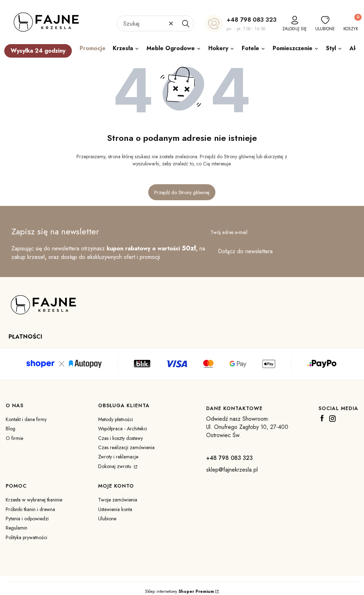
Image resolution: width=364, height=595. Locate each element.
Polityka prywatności (26, 537)
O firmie (14, 438)
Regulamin (16, 527)
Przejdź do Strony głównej (181, 192)
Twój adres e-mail (228, 232)
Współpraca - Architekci (122, 428)
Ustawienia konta (115, 509)
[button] (185, 23)
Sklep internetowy (179, 591)
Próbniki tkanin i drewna (30, 509)
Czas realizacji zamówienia (126, 447)
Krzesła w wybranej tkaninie (34, 499)
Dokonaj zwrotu (115, 466)
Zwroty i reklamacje (118, 456)
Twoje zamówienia (117, 499)
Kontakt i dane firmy (26, 419)
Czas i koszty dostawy (120, 438)
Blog (10, 428)
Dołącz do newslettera (245, 251)
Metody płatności (115, 419)
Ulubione (107, 518)
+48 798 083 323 (251, 19)
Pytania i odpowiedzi (27, 518)
